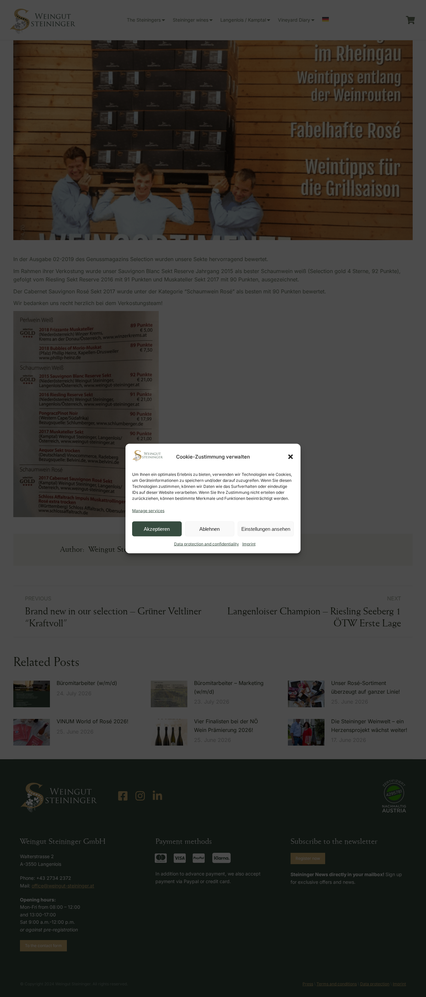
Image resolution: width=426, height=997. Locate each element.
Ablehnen (209, 528)
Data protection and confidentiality (206, 543)
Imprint (249, 543)
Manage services (148, 510)
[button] (290, 456)
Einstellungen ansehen (265, 528)
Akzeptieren (157, 528)
